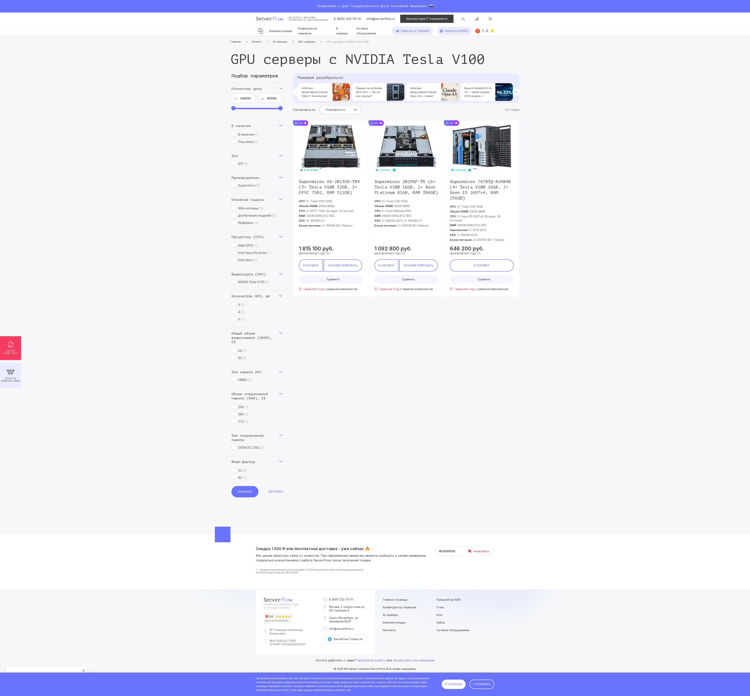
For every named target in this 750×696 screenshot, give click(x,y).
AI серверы (390, 614)
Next (516, 92)
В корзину (311, 265)
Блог (440, 614)
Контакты (389, 630)
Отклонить (482, 684)
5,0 (485, 31)
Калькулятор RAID (449, 599)
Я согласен (453, 684)
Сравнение (476, 19)
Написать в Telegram (415, 30)
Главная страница (395, 599)
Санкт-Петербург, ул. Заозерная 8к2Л (343, 619)
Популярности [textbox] (335, 109)
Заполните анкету (371, 660)
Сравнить (333, 279)
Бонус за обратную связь (10, 379)
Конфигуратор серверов (399, 607)
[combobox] (340, 109)
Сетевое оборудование (453, 630)
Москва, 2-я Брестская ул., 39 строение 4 (347, 608)
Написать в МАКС (457, 30)
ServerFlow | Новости (348, 639)
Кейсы (441, 622)
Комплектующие (280, 31)
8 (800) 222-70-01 (347, 19)
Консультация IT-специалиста (426, 18)
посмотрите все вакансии (413, 660)
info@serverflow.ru (380, 19)
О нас (440, 607)
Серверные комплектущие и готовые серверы (281, 606)
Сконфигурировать (343, 265)
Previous (296, 92)
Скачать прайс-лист (11, 351)
